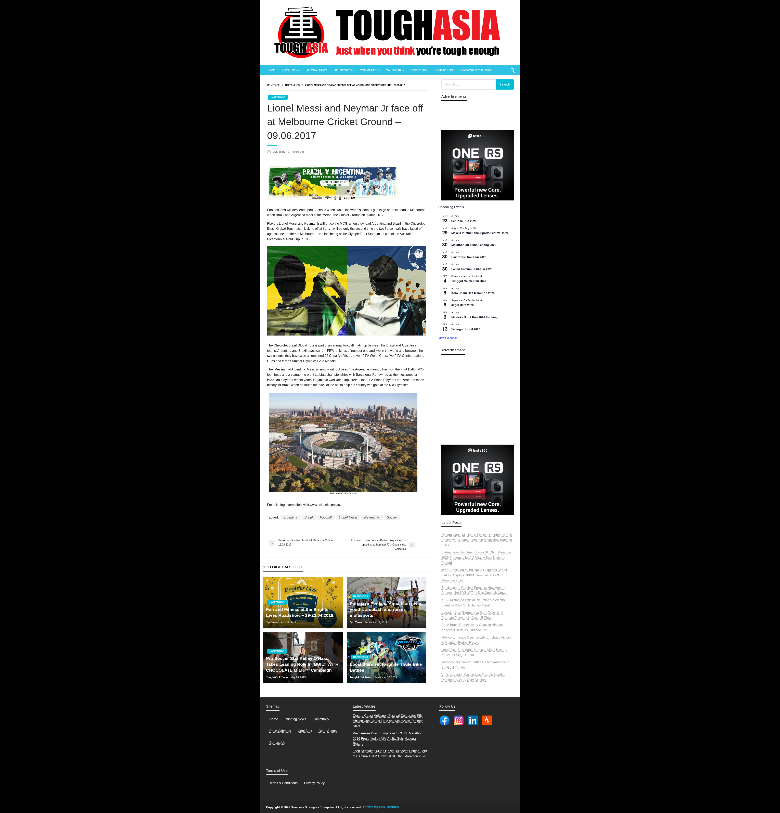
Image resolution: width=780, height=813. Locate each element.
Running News (295, 719)
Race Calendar (280, 731)
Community (321, 719)
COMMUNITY (369, 70)
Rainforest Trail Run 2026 (468, 257)
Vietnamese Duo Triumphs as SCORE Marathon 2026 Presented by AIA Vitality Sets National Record (476, 557)
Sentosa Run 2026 (464, 221)
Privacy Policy (314, 783)
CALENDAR (393, 70)
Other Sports (327, 731)
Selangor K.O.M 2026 (465, 329)
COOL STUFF (419, 70)
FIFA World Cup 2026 (475, 70)
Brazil (308, 517)
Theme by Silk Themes (380, 807)
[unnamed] (477, 165)
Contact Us (277, 742)
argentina (290, 517)
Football (326, 517)
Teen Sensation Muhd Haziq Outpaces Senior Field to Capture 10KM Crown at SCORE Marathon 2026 (474, 575)
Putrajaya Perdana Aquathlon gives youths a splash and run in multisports (386, 609)
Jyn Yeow (279, 151)
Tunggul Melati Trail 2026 (468, 281)
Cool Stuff (305, 731)
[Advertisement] (477, 409)
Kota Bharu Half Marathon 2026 (473, 293)
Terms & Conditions (283, 783)
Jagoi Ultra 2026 (462, 305)
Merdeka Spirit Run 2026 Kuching (474, 317)
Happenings (292, 85)
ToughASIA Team (277, 677)
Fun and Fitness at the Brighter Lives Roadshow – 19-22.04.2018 (299, 612)
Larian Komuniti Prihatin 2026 (471, 269)
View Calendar (447, 338)
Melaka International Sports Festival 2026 (480, 233)
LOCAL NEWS (291, 70)
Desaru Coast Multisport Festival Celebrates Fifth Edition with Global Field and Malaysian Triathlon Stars (476, 540)
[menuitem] (270, 70)
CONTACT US (443, 70)
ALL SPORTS (343, 70)
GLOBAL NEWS (317, 70)
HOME (270, 70)
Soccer (392, 517)
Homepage (273, 85)
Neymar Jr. (372, 517)
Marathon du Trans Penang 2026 (473, 245)
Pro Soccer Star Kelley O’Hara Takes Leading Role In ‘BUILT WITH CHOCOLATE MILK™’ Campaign (302, 664)
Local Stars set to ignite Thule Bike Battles (386, 667)
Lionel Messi (348, 517)
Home (273, 719)
